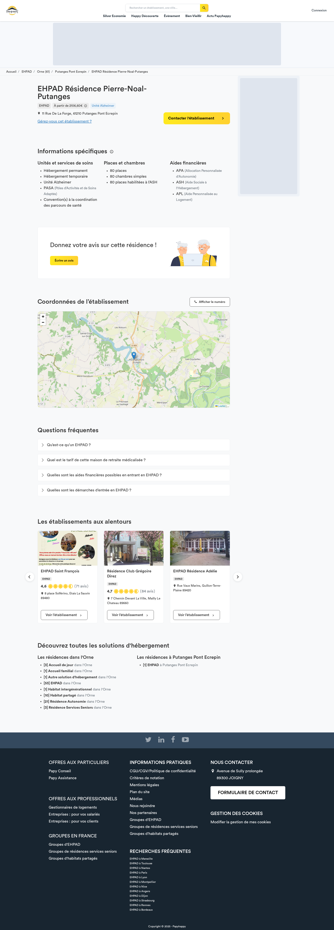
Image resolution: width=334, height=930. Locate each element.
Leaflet (221, 405)
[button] (133, 356)
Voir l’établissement (62, 615)
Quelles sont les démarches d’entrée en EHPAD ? (89, 490)
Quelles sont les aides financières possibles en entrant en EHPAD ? (104, 475)
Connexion (319, 10)
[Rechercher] (204, 8)
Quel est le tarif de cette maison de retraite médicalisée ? (96, 460)
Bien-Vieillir (193, 16)
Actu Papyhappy (219, 16)
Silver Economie (114, 16)
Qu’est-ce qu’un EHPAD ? (69, 445)
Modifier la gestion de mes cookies (240, 822)
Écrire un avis (64, 260)
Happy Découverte (144, 16)
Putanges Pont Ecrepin (100, 113)
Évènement (172, 16)
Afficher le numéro (211, 301)
